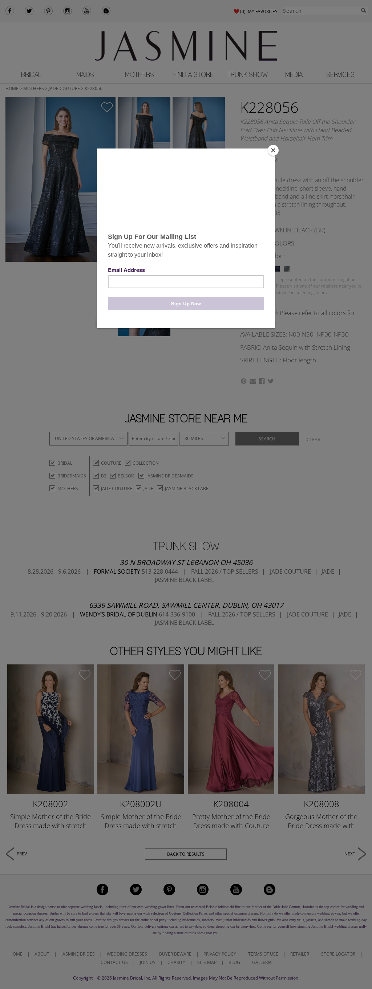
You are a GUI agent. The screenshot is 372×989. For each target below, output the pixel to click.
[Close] (273, 150)
